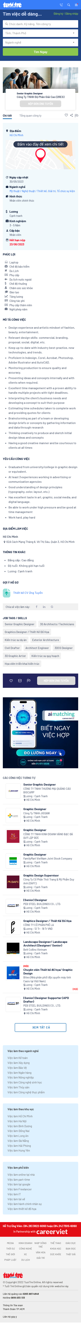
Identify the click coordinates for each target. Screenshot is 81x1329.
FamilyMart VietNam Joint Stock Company (47, 858)
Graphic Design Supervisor (41, 875)
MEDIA (10, 1243)
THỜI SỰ (10, 1248)
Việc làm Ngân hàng (19, 1072)
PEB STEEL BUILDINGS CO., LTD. (42, 904)
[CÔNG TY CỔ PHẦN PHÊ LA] (13, 927)
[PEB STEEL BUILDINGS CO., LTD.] (13, 906)
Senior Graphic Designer (19, 624)
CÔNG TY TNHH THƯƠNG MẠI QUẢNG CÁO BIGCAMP (47, 790)
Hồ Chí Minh (16, 135)
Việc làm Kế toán (18, 1057)
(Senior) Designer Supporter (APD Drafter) (46, 999)
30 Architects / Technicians (57, 624)
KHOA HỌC (55, 1248)
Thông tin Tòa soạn (13, 1305)
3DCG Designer (64, 648)
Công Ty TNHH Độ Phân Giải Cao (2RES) (40, 97)
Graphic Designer (34, 809)
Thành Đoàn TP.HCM (13, 1309)
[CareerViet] (52, 1231)
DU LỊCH (25, 1259)
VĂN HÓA (40, 1252)
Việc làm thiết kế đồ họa (22, 1208)
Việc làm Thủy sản (18, 1087)
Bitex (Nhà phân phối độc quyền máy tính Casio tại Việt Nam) (47, 979)
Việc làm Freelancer (20, 1189)
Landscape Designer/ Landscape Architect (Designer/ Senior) (45, 943)
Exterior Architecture (45, 640)
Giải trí (52, 191)
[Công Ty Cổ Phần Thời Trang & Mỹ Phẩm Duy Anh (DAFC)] (13, 882)
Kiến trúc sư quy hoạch (45, 656)
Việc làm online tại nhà (21, 1174)
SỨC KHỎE (55, 1254)
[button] (69, 4)
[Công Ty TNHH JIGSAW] (13, 815)
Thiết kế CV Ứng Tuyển (28, 592)
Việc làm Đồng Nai (19, 1131)
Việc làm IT (14, 1194)
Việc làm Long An (18, 1135)
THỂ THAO (55, 1243)
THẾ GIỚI (10, 1254)
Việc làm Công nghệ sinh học (25, 1082)
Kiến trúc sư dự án (16, 640)
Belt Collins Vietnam (35, 949)
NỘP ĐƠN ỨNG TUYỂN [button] (40, 103)
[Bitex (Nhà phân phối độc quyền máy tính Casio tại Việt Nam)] (13, 973)
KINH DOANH (25, 1243)
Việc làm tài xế (16, 1199)
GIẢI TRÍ (41, 1257)
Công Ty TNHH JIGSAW (36, 813)
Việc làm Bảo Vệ (17, 1067)
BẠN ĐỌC (71, 1248)
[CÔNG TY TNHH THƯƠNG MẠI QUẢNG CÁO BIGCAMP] (13, 791)
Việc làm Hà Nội (17, 1121)
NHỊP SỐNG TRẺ (40, 1245)
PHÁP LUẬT (10, 1259)
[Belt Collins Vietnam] (13, 948)
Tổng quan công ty (30, 115)
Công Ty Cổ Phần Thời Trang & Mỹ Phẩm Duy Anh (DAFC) (48, 881)
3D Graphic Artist (15, 656)
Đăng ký (58, 13)
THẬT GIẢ (71, 1254)
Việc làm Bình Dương (20, 1126)
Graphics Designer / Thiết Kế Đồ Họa (27, 632)
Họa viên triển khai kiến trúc (22, 663)
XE (25, 1254)
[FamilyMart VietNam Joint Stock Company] (13, 861)
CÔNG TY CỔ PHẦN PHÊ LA (38, 925)
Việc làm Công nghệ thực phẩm (26, 1092)
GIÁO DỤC (71, 1243)
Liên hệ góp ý (10, 1316)
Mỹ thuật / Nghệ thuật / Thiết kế (28, 191)
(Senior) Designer (35, 900)
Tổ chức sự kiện (66, 191)
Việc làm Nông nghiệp (21, 1077)
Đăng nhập (71, 13)
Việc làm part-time (19, 1179)
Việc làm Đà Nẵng (18, 1140)
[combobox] (40, 24)
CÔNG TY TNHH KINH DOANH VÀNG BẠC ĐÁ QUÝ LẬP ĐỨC (48, 836)
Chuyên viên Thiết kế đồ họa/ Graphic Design (48, 971)
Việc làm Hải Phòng (19, 1145)
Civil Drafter (12, 648)
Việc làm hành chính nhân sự (25, 1204)
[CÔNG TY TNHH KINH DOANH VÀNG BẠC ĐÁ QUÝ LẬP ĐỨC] (13, 836)
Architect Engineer (37, 648)
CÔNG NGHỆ (25, 1248)
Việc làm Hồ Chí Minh (20, 1116)
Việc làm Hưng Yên (19, 1150)
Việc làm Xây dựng (19, 1062)
